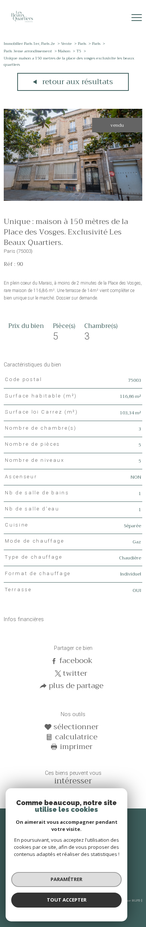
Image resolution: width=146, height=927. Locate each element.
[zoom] (73, 199)
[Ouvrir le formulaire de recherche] (117, 18)
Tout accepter (66, 899)
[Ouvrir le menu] (136, 17)
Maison (64, 51)
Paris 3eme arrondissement (28, 51)
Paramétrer (66, 879)
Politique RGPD (128, 900)
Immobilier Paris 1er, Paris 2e (29, 43)
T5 (78, 51)
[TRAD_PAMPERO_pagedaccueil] (22, 22)
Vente (66, 43)
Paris (82, 43)
